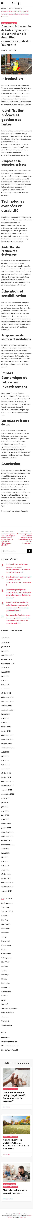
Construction (6, 924)
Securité (4, 1004)
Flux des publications (9, 1042)
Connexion (5, 1037)
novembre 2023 (7, 739)
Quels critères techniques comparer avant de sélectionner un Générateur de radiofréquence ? (18, 568)
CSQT (16, 3)
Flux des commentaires (10, 1046)
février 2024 (6, 727)
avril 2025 (5, 685)
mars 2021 (5, 870)
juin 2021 (5, 857)
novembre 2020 (7, 887)
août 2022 (5, 798)
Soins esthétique (7, 1012)
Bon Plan (4, 920)
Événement (5, 941)
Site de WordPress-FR (9, 1050)
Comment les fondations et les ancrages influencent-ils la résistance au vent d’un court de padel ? (18, 619)
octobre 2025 (6, 659)
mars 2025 (5, 689)
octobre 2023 (6, 743)
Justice (3, 970)
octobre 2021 (6, 840)
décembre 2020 (7, 882)
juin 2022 (5, 807)
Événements (6, 945)
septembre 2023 (7, 748)
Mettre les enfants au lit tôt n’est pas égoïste (15, 1191)
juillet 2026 (5, 647)
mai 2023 (5, 760)
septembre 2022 (7, 794)
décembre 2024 (7, 697)
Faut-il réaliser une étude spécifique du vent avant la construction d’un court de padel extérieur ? (17, 606)
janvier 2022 (6, 828)
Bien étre (4, 916)
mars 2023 (5, 769)
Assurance (5, 907)
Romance (4, 996)
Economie (5, 932)
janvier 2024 (6, 731)
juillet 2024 (5, 714)
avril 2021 (5, 866)
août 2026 (5, 642)
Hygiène (4, 966)
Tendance (5, 1017)
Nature (4, 979)
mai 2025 (5, 680)
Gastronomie (6, 954)
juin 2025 (5, 676)
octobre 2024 (6, 706)
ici (27, 511)
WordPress (23, 1217)
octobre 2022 (6, 790)
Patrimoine (5, 983)
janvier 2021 (6, 878)
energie (4, 937)
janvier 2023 (6, 777)
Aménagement (7, 903)
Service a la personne (9, 23)
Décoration (5, 928)
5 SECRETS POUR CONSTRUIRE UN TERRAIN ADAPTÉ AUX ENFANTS (16, 1144)
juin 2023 (5, 756)
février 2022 (6, 823)
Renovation (5, 987)
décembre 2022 (7, 781)
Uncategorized (6, 1025)
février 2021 (6, 874)
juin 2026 (5, 651)
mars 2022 (5, 819)
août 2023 (5, 752)
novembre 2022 (7, 786)
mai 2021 (5, 861)
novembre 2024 (7, 701)
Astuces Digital (7, 911)
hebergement (6, 958)
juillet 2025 (5, 672)
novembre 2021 (7, 836)
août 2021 (5, 849)
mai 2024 (5, 718)
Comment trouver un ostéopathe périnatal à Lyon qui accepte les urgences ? (14, 1097)
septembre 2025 (7, 663)
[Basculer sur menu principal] (2, 3)
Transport (5, 1021)
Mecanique (5, 975)
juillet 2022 (5, 802)
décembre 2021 (7, 832)
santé (3, 1000)
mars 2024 (5, 722)
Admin (5, 50)
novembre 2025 (7, 655)
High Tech (5, 962)
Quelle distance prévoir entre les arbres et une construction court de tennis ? (18, 581)
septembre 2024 (7, 710)
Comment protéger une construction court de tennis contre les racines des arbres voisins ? (18, 593)
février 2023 (6, 773)
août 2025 (5, 668)
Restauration (6, 991)
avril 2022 (5, 815)
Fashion (4, 949)
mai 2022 (5, 811)
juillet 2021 (5, 853)
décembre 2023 (7, 735)
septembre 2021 (7, 845)
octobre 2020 (6, 891)
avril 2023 (5, 765)
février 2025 (6, 693)
